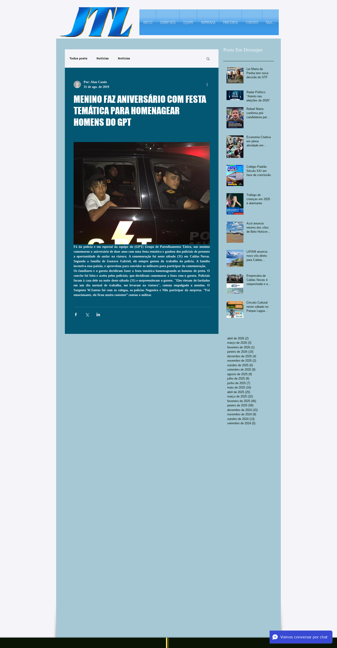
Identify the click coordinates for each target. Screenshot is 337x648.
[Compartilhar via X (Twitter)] (87, 314)
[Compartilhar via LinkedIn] (98, 314)
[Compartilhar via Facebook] (76, 314)
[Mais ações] (207, 84)
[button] (208, 58)
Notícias (103, 58)
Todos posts (78, 58)
